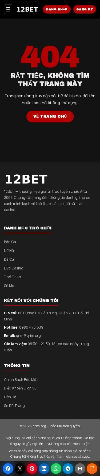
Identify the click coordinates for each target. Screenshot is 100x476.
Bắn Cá (10, 241)
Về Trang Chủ (50, 116)
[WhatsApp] (56, 468)
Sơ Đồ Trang (14, 405)
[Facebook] (8, 468)
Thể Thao (12, 277)
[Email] (80, 468)
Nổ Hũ (9, 250)
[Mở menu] (8, 9)
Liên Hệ (10, 396)
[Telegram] (68, 468)
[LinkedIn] (44, 468)
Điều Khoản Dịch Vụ (20, 388)
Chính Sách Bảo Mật (21, 379)
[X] (20, 468)
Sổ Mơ (9, 285)
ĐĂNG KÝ (85, 9)
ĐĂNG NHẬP (56, 9)
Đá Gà (9, 259)
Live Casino (13, 268)
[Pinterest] (32, 468)
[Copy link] (92, 468)
